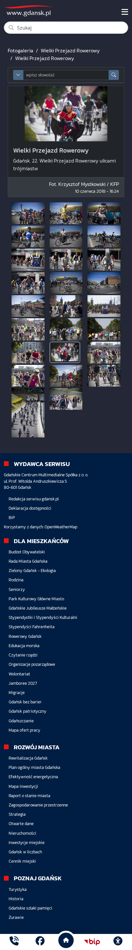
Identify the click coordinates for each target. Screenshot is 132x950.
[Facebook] (40, 942)
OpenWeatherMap (61, 527)
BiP (12, 518)
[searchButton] (114, 75)
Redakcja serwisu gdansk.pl (34, 499)
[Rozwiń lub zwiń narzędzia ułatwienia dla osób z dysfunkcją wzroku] (118, 942)
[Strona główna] (14, 942)
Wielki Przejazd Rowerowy (70, 50)
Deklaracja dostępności (30, 508)
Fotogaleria (20, 50)
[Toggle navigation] (124, 12)
